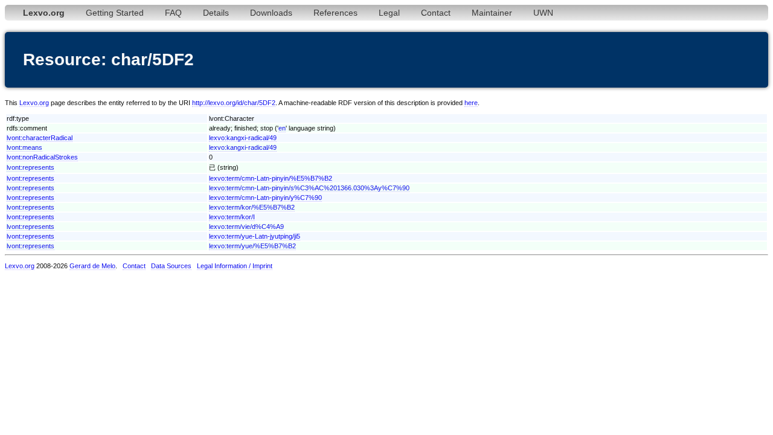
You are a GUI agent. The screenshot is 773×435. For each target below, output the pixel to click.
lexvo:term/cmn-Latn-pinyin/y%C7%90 (265, 197)
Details (216, 13)
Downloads (271, 13)
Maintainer (492, 13)
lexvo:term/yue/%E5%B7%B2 (252, 246)
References (335, 13)
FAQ (173, 13)
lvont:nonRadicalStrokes (42, 157)
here (471, 102)
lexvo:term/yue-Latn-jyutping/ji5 (254, 236)
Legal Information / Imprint (234, 265)
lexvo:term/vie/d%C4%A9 (246, 226)
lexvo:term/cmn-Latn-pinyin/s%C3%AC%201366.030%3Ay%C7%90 (309, 188)
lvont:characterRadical (39, 137)
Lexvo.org (34, 102)
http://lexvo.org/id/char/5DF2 (233, 102)
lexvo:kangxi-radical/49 (243, 137)
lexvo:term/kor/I (232, 217)
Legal (389, 13)
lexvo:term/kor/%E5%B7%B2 (252, 207)
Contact (436, 13)
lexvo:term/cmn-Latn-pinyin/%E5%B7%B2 (270, 178)
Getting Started (115, 13)
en (282, 128)
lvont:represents (30, 167)
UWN (543, 13)
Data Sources (171, 265)
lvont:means (24, 147)
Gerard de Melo (92, 265)
